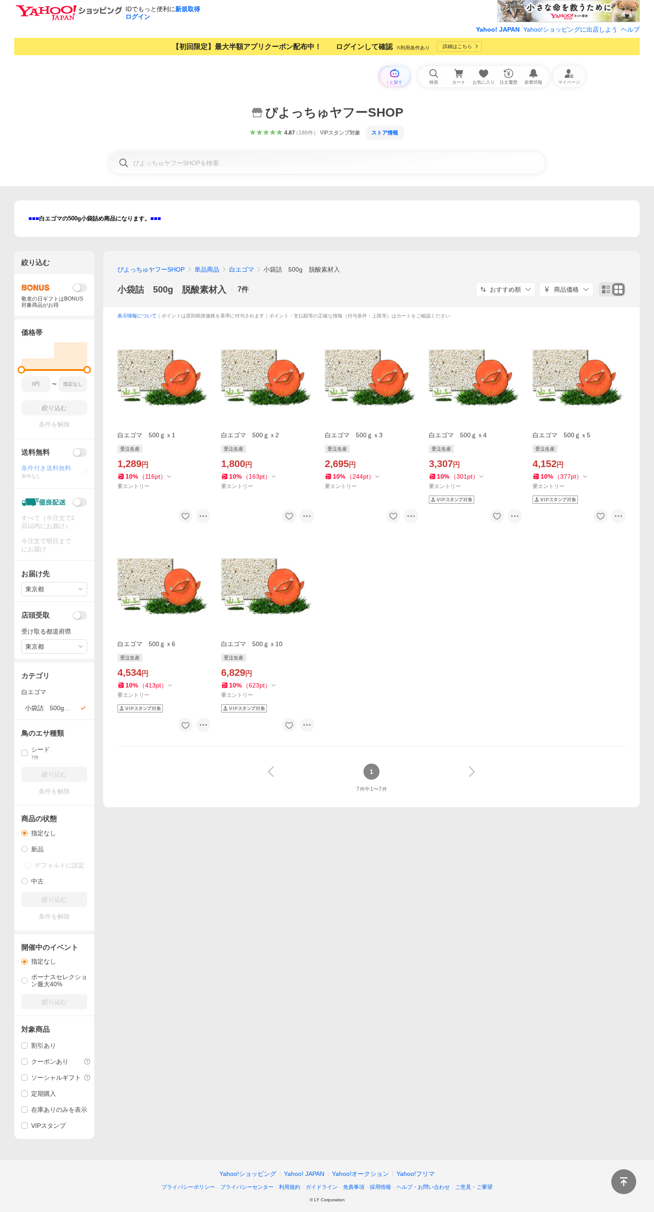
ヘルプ (630, 29)
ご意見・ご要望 (474, 1187)
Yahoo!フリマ (415, 1173)
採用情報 (380, 1187)
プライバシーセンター (247, 1187)
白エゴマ (241, 269)
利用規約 (289, 1187)
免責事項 (353, 1187)
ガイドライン (322, 1187)
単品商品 (206, 269)
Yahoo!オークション (360, 1173)
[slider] (21, 370)
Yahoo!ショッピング (247, 1173)
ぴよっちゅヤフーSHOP (151, 269)
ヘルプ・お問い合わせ (423, 1187)
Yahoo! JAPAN (498, 29)
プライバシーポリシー (188, 1187)
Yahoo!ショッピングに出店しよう (570, 29)
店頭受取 (35, 615)
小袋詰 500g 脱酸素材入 (171, 289)
